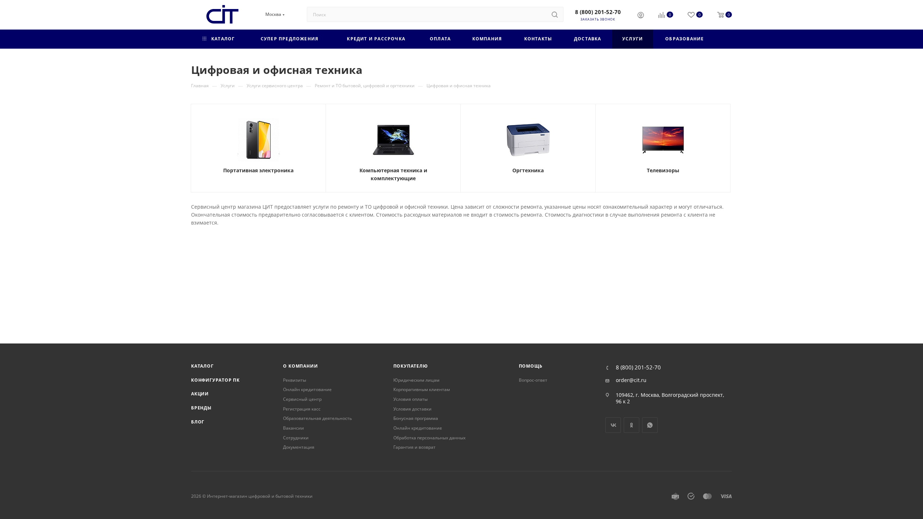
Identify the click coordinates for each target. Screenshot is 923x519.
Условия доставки (412, 409)
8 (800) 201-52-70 (598, 11)
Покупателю (410, 366)
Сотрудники (296, 438)
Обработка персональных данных (429, 438)
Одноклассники (631, 425)
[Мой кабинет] (640, 16)
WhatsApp (650, 425)
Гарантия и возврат (414, 447)
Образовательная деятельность (317, 418)
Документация (298, 447)
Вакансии (293, 428)
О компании (300, 366)
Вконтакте (613, 425)
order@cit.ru (631, 380)
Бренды (201, 408)
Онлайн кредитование (307, 389)
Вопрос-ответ (533, 380)
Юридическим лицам (416, 380)
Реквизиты (294, 380)
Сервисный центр (302, 399)
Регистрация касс (302, 409)
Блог (197, 422)
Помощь (531, 366)
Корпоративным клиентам (421, 389)
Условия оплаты (410, 399)
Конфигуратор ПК (215, 380)
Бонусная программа (415, 418)
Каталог (202, 366)
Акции (200, 394)
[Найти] (555, 14)
